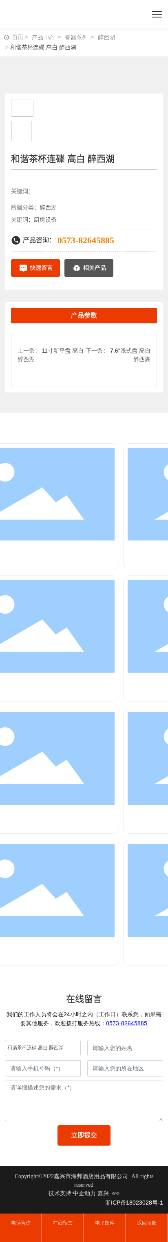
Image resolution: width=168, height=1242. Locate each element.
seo (115, 1193)
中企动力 (84, 1193)
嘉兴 (103, 1193)
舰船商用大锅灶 (34, 821)
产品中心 (43, 37)
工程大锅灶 (34, 557)
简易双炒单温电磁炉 (34, 689)
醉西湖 (106, 37)
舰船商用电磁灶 (34, 953)
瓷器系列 (76, 37)
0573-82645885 (85, 240)
